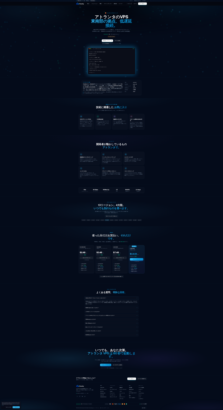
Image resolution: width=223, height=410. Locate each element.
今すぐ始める (142, 3)
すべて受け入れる (16, 407)
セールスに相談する (142, 378)
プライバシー (97, 407)
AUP (105, 407)
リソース (120, 3)
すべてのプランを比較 (117, 364)
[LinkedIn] (82, 396)
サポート (131, 0)
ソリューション (94, 3)
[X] (77, 396)
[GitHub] (80, 396)
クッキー (107, 407)
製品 (88, 3)
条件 (101, 407)
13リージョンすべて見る (111, 216)
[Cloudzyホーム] (80, 4)
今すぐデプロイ (86, 257)
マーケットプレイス (107, 3)
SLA (103, 407)
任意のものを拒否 (8, 407)
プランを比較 (117, 40)
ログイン (135, 3)
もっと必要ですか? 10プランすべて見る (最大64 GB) (111, 276)
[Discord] (85, 396)
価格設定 (115, 3)
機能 (100, 3)
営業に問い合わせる (137, 0)
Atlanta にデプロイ (107, 40)
